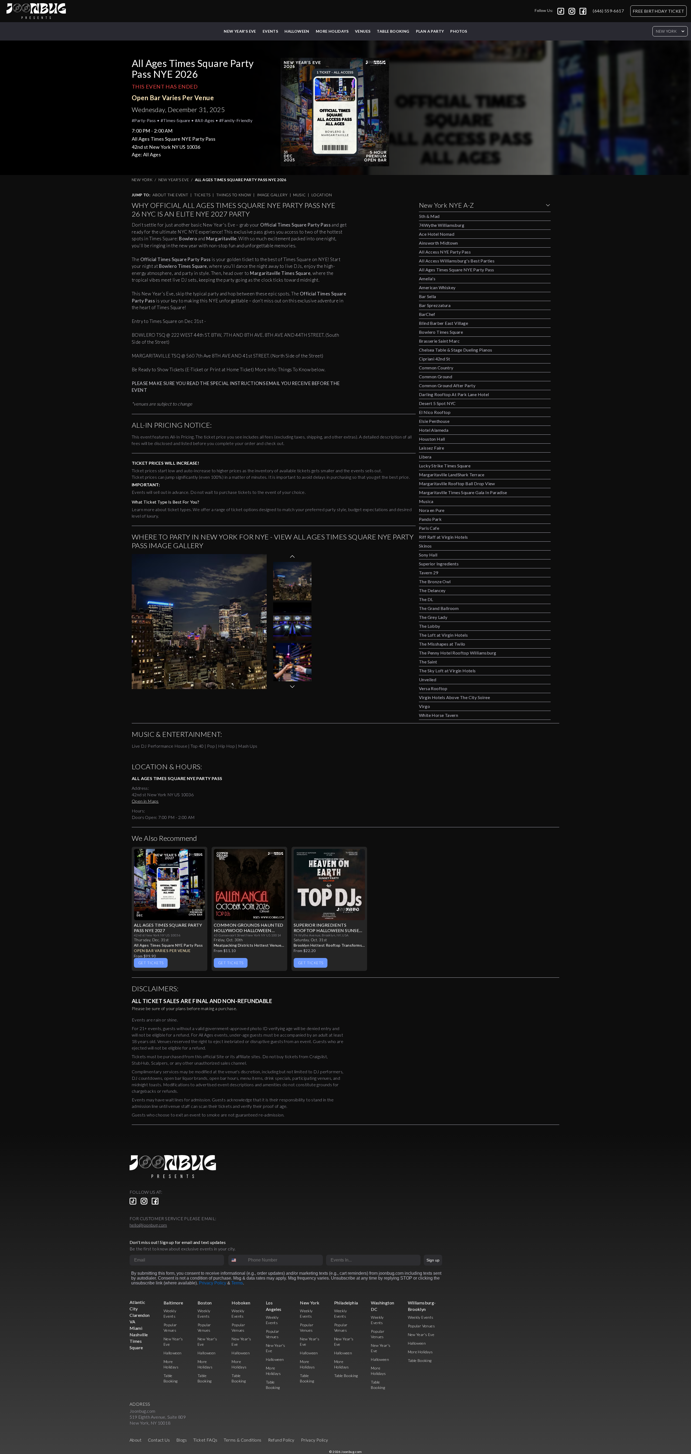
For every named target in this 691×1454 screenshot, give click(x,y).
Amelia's (427, 278)
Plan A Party (430, 31)
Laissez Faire (431, 447)
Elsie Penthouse (434, 421)
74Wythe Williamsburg (441, 225)
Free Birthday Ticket (658, 11)
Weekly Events (420, 1317)
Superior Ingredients (439, 563)
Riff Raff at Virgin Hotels (443, 536)
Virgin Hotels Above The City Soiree (454, 697)
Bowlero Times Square (441, 332)
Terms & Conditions (242, 1439)
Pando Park (430, 519)
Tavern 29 (428, 572)
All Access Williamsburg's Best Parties (456, 260)
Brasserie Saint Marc (439, 340)
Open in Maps (145, 801)
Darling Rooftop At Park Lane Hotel (454, 394)
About (135, 1439)
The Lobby (429, 626)
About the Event (170, 195)
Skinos (425, 545)
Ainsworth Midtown (438, 242)
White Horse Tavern (438, 715)
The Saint (428, 661)
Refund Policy (281, 1439)
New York (666, 31)
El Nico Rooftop (434, 412)
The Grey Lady (433, 617)
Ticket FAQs (205, 1439)
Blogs (181, 1439)
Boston (205, 1302)
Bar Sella (427, 296)
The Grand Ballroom (439, 608)
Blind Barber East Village (443, 323)
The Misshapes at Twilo (442, 643)
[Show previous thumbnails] (292, 556)
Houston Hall (432, 438)
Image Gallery (272, 195)
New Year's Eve (240, 31)
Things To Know (233, 195)
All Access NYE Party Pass (445, 251)
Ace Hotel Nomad (436, 234)
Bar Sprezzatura (434, 305)
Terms (237, 1283)
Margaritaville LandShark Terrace (452, 474)
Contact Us (159, 1439)
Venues (362, 31)
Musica (426, 501)
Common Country (436, 367)
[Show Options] (415, 1260)
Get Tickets (150, 962)
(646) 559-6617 (608, 10)
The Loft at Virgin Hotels (443, 634)
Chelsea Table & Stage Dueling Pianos (455, 349)
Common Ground (435, 376)
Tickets (202, 195)
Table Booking (393, 31)
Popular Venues (421, 1326)
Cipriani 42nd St (434, 358)
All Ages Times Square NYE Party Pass (456, 269)
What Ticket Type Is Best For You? (165, 501)
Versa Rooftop (433, 688)
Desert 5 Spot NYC (437, 403)
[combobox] (237, 1260)
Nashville (139, 1334)
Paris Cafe (429, 528)
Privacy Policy (212, 1283)
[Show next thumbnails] (292, 686)
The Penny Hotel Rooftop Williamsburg (457, 652)
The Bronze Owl (435, 581)
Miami (136, 1328)
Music (299, 195)
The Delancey (432, 590)
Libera (425, 456)
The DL (426, 599)
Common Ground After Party (447, 385)
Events (270, 31)
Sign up (432, 1260)
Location (321, 195)
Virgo (424, 706)
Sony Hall (428, 554)
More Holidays (420, 1352)
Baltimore (173, 1302)
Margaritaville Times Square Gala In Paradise (463, 492)
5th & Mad (429, 216)
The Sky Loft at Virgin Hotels (447, 670)
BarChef (427, 314)
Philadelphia (346, 1302)
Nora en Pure (432, 510)
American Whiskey (437, 287)
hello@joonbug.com (148, 1224)
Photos (458, 31)
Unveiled (427, 679)
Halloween (296, 31)
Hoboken (241, 1302)
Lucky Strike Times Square (444, 465)
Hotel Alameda (433, 430)
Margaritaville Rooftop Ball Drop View (457, 483)
